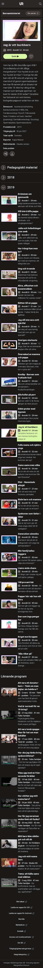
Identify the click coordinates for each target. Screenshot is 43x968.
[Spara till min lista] (31, 56)
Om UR (20, 943)
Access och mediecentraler (20, 937)
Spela (14, 56)
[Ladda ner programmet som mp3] (12, 153)
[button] (21, 177)
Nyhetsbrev (20, 925)
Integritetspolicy (20, 954)
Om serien (32, 13)
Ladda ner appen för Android (20, 913)
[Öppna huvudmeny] (2, 3)
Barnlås (22, 919)
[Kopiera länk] (5, 153)
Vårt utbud (20, 902)
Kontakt (20, 931)
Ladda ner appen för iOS (20, 907)
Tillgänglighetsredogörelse (20, 949)
